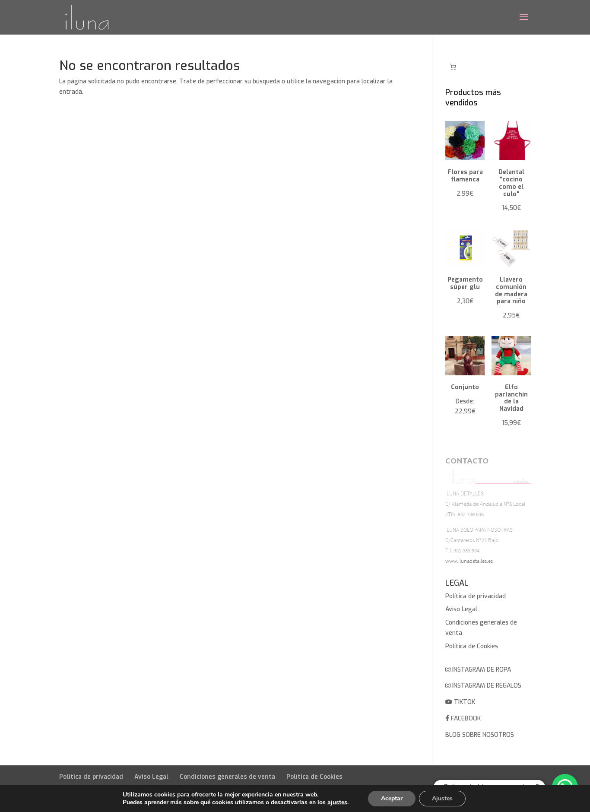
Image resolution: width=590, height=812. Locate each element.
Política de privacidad (475, 596)
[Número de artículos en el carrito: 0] (452, 66)
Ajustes (442, 798)
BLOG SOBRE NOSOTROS (479, 735)
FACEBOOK (465, 718)
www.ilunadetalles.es (469, 561)
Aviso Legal (461, 609)
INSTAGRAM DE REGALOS (485, 686)
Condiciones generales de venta (227, 777)
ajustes (337, 802)
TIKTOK (463, 702)
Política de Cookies (471, 646)
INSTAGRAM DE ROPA (480, 670)
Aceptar (392, 798)
